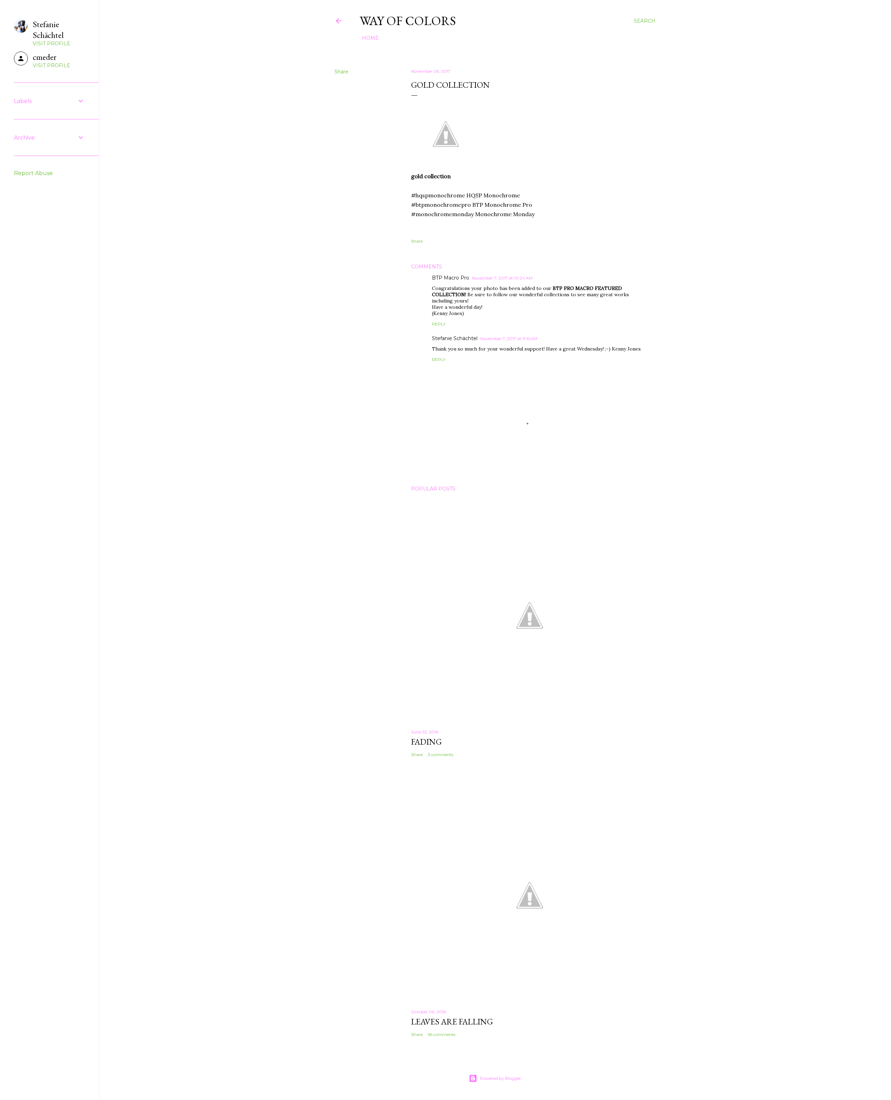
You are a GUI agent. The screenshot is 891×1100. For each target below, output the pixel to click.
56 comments (441, 1034)
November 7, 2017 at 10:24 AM (502, 278)
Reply (439, 324)
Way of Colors (408, 21)
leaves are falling (452, 1021)
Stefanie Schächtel (455, 338)
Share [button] (341, 72)
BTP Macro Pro (450, 278)
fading (426, 741)
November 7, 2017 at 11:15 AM (508, 338)
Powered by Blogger (500, 1078)
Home (370, 38)
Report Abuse (33, 173)
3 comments (440, 754)
